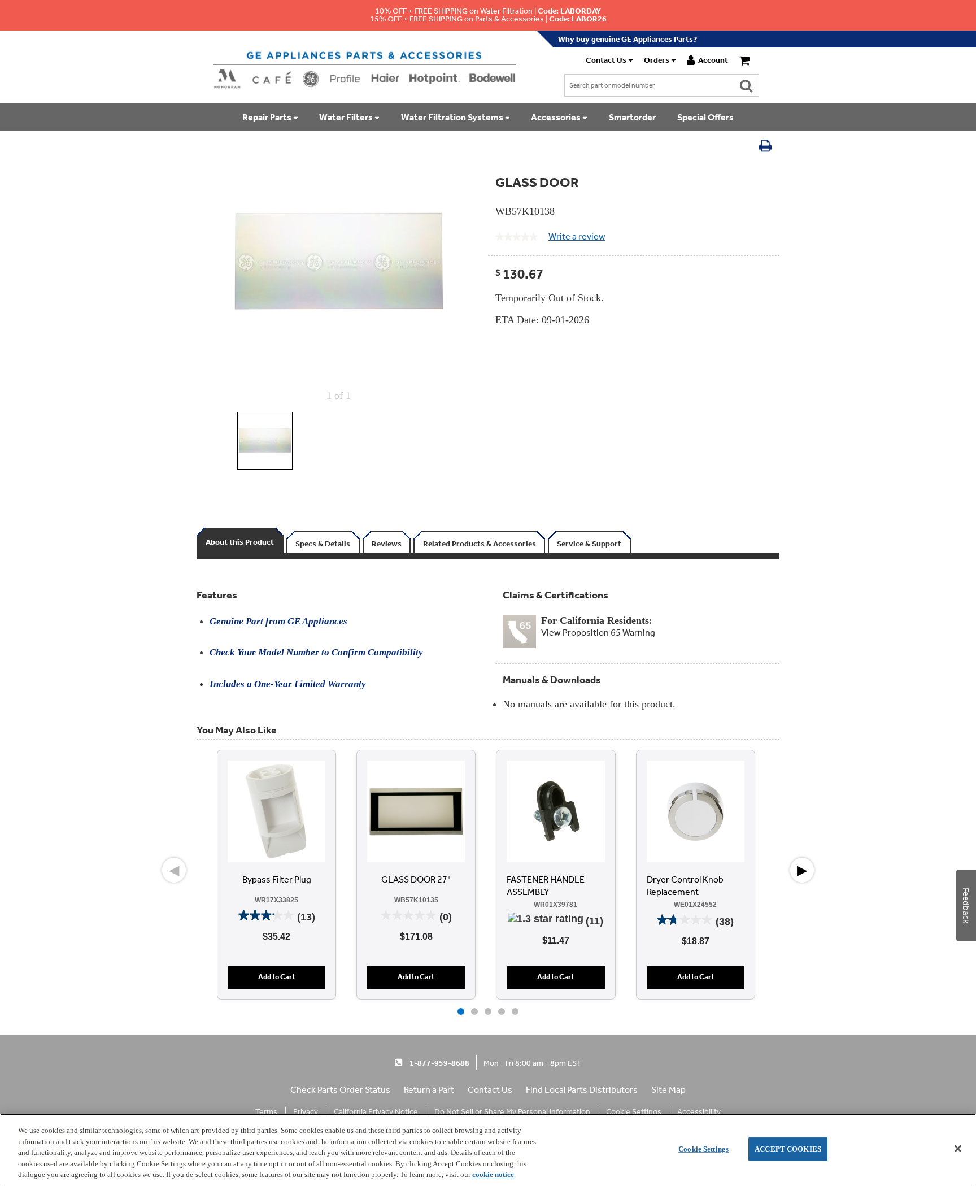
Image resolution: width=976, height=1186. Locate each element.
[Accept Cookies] (957, 1148)
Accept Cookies (788, 1149)
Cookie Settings (703, 1149)
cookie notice (493, 1174)
